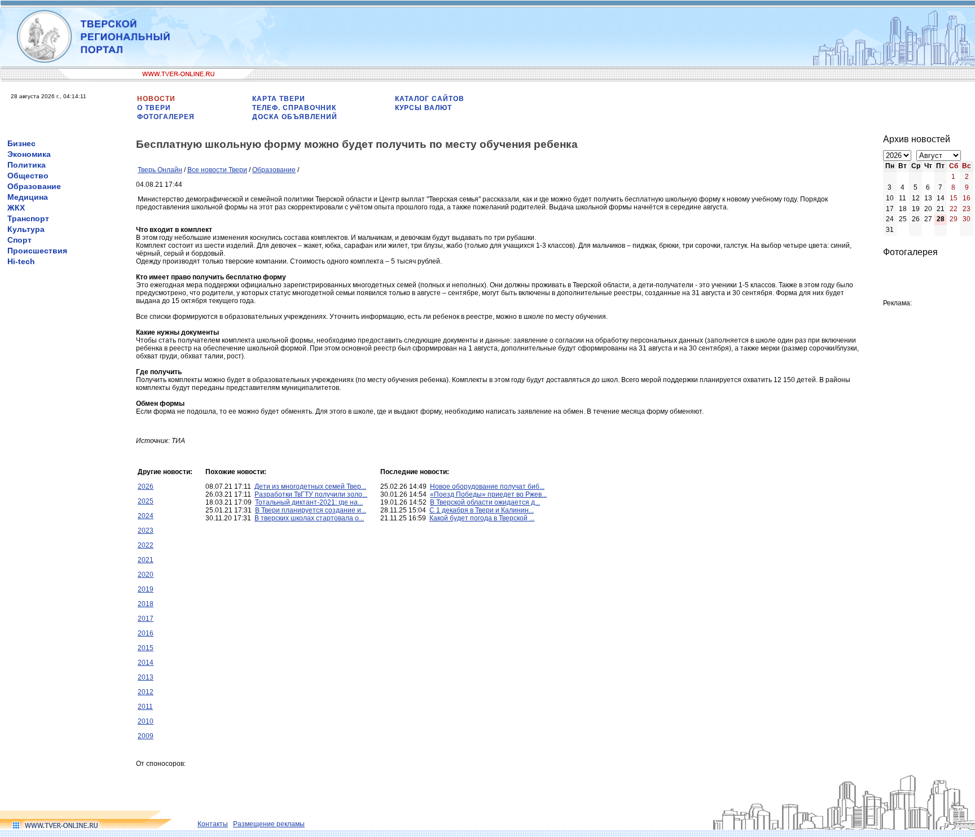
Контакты (212, 824)
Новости (156, 99)
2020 (145, 575)
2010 (145, 721)
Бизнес (21, 143)
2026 (145, 486)
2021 (145, 560)
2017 (145, 619)
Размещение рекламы (269, 824)
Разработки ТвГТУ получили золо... (310, 494)
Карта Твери (278, 99)
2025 (145, 501)
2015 (145, 648)
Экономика (29, 154)
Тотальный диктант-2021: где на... (309, 502)
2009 (145, 736)
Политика (26, 164)
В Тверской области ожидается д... (485, 502)
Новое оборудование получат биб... (487, 486)
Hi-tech (21, 261)
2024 (145, 516)
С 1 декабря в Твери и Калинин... (481, 510)
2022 (145, 545)
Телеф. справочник (294, 108)
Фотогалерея (166, 117)
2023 (145, 530)
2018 (145, 604)
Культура (26, 229)
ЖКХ (16, 207)
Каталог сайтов (429, 99)
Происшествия (37, 250)
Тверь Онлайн (160, 170)
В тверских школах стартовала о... (309, 518)
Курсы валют (423, 108)
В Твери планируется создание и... (310, 510)
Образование (34, 186)
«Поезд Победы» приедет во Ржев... (488, 494)
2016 (145, 633)
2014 (145, 663)
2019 (145, 589)
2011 (145, 707)
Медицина (27, 196)
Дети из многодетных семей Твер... (310, 486)
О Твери (154, 108)
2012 (145, 692)
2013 (145, 677)
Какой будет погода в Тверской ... (481, 518)
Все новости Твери (217, 170)
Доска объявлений (294, 117)
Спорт (19, 239)
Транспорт (28, 218)
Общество (28, 175)
